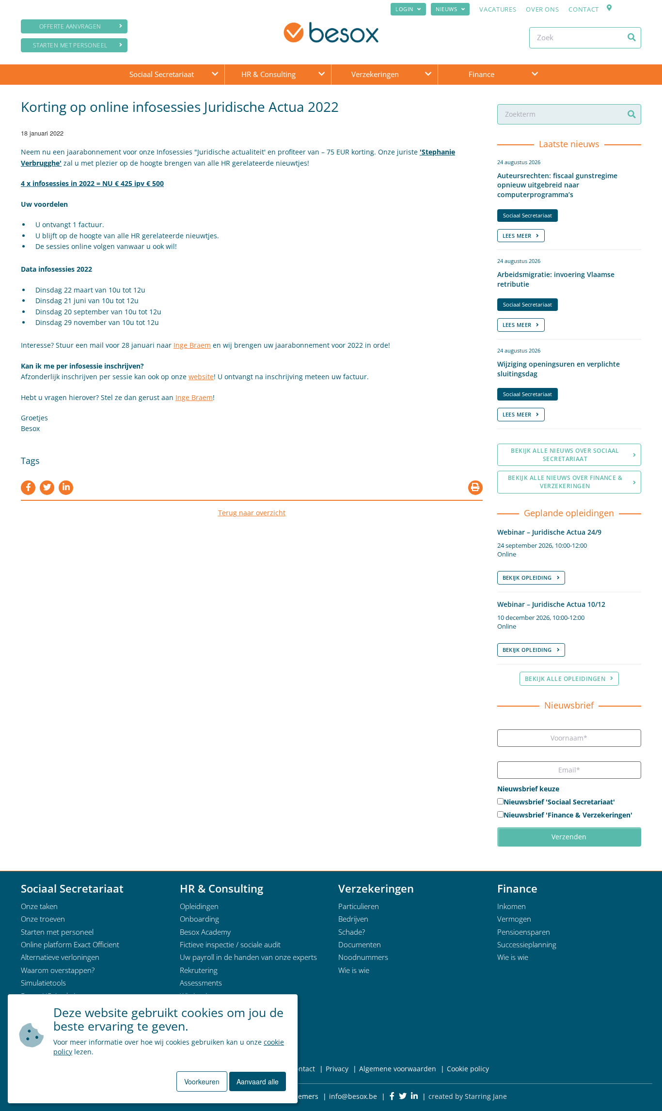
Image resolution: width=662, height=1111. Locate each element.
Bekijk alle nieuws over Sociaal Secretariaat (565, 455)
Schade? (351, 932)
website (201, 376)
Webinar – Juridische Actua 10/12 (551, 604)
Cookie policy (468, 1068)
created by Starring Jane (467, 1096)
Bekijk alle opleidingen (565, 679)
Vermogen (514, 919)
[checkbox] (569, 809)
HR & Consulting (268, 74)
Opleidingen (199, 906)
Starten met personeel (70, 45)
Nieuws (446, 9)
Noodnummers (363, 957)
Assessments (201, 983)
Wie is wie (353, 970)
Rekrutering (199, 970)
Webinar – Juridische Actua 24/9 (549, 532)
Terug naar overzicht (251, 512)
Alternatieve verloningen (60, 957)
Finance (481, 74)
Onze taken (39, 906)
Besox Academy (205, 932)
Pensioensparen (523, 932)
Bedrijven (353, 919)
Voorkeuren (202, 1081)
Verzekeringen (375, 74)
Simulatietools (43, 983)
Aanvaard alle (257, 1081)
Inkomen (511, 906)
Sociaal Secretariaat (161, 74)
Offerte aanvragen (70, 26)
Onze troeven (43, 919)
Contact (583, 9)
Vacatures (497, 9)
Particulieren (358, 906)
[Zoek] (632, 37)
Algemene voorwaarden (397, 1068)
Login (404, 9)
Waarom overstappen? (58, 970)
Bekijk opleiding (527, 577)
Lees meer (517, 235)
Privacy (337, 1068)
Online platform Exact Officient (70, 944)
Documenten (359, 944)
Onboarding (199, 919)
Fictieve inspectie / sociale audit (230, 944)
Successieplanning (526, 944)
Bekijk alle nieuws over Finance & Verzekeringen (565, 482)
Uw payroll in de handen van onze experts (248, 957)
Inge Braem (192, 345)
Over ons (542, 9)
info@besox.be (353, 1096)
